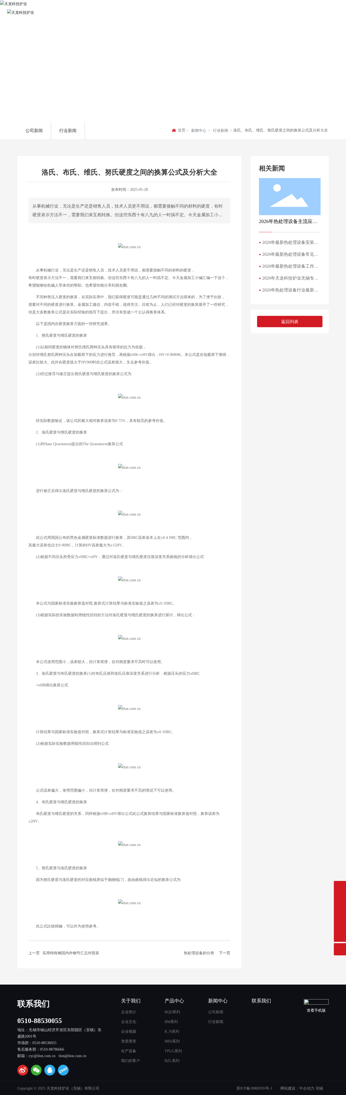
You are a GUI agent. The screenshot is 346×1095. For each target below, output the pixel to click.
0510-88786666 (52, 1049)
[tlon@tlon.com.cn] (340, 923)
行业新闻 (220, 131)
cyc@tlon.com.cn (42, 1056)
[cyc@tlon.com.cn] (340, 911)
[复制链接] (63, 1070)
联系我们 (33, 1003)
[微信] (36, 1070)
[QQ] (49, 1070)
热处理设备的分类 (199, 953)
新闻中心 (198, 131)
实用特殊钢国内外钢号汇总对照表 (70, 953)
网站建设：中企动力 (297, 1088)
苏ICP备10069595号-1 (254, 1088)
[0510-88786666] (340, 899)
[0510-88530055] (340, 887)
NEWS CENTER (51, 92)
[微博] (22, 1070)
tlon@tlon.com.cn (72, 1056)
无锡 (319, 1088)
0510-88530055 (39, 1021)
